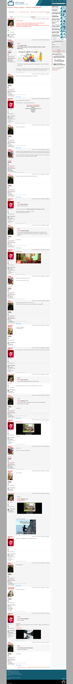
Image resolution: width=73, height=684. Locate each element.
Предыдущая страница (25, 11)
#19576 (19, 379)
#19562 (19, 45)
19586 (34, 536)
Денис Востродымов (56, 69)
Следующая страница (34, 11)
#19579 (19, 400)
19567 (34, 74)
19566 (34, 39)
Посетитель (10, 27)
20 (49, 13)
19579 (34, 347)
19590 (34, 642)
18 (48, 11)
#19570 (19, 230)
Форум (64, 0)
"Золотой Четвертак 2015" (33, 7)
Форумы (10, 7)
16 (45, 11)
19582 (34, 419)
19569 (34, 124)
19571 (34, 174)
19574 (34, 249)
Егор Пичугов (10, 74)
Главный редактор (10, 51)
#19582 (19, 499)
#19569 (19, 204)
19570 (34, 149)
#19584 (19, 618)
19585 (34, 493)
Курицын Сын (10, 99)
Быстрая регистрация (56, 51)
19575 (34, 276)
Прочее (60, 0)
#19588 (19, 648)
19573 (34, 225)
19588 (34, 587)
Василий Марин (10, 326)
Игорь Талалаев (10, 40)
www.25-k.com (11, 57)
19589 (34, 613)
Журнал (21, 7)
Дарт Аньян (11, 19)
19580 (34, 374)
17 (43, 667)
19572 (34, 198)
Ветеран (9, 84)
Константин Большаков (11, 588)
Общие (16, 7)
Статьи (52, 0)
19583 (34, 446)
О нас (56, 0)
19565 (34, 18)
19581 (34, 395)
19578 (34, 325)
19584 (34, 470)
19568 (34, 98)
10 (43, 11)
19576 (34, 300)
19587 (34, 562)
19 (47, 13)
